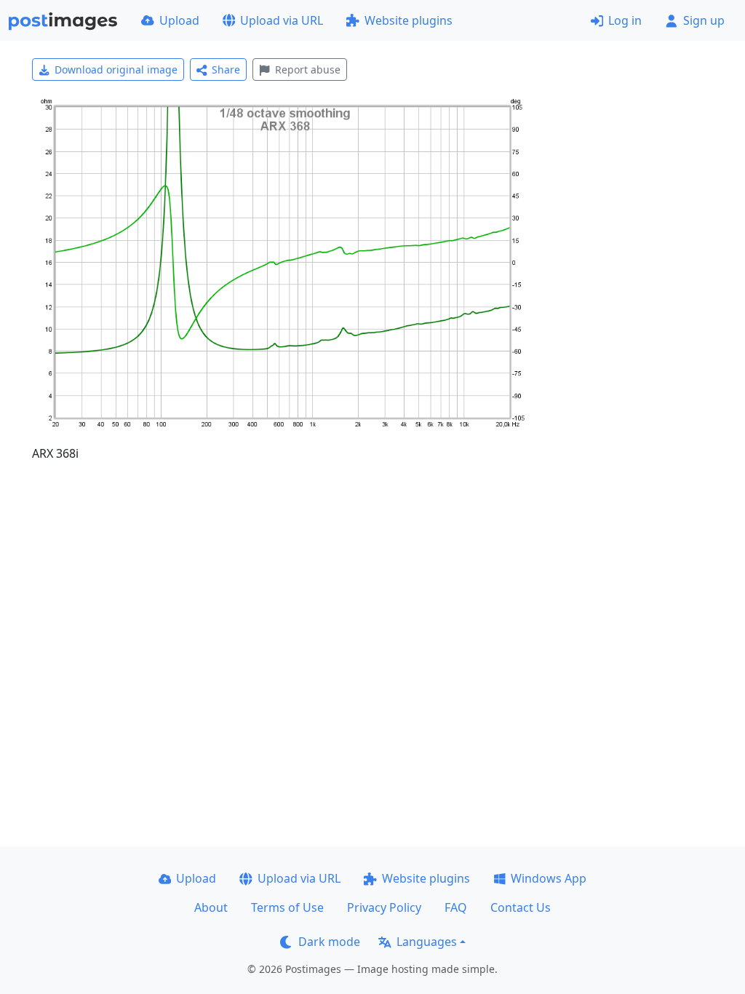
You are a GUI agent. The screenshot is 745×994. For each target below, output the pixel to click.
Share (226, 69)
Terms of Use (287, 907)
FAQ (456, 907)
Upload (179, 20)
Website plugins (408, 20)
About (211, 907)
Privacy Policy (384, 907)
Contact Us (520, 907)
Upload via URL (281, 20)
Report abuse (307, 69)
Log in (625, 20)
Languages (427, 942)
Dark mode (329, 942)
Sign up (704, 20)
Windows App (548, 878)
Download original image (116, 69)
